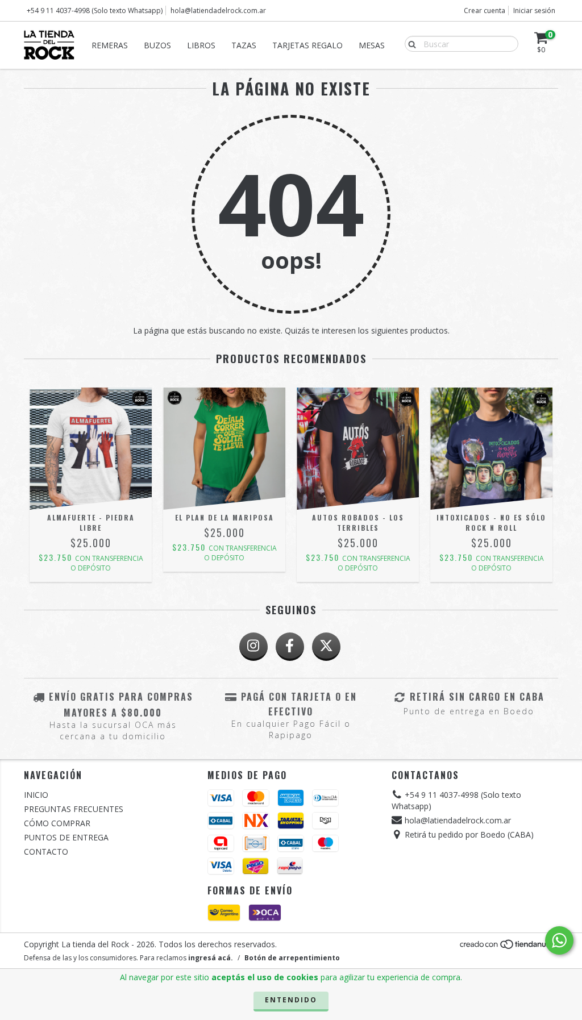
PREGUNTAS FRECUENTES (73, 808)
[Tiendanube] (508, 947)
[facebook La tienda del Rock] (290, 646)
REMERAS (110, 45)
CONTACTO (46, 851)
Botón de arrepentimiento (292, 958)
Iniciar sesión (534, 10)
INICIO (36, 794)
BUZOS (157, 45)
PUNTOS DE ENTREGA (66, 837)
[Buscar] (409, 43)
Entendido (291, 1000)
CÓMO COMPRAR (57, 823)
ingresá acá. (210, 958)
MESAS (372, 45)
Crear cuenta (484, 10)
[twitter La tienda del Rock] (326, 646)
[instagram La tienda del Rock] (253, 646)
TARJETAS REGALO (307, 45)
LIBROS (201, 45)
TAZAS (243, 45)
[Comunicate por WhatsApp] (559, 940)
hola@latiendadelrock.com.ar (218, 10)
